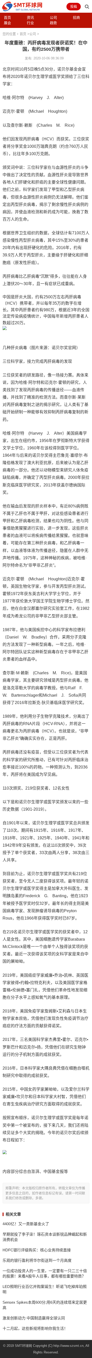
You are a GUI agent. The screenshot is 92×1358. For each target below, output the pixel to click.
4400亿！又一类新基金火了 (26, 1224)
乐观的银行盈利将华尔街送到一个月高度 (37, 1260)
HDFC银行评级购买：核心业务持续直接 (37, 1250)
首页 (7, 17)
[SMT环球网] (22, 6)
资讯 (30, 17)
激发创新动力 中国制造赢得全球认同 (34, 1318)
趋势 (53, 23)
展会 (7, 23)
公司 (53, 17)
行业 (30, 23)
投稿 (73, 6)
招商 (76, 17)
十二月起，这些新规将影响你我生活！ (35, 1328)
